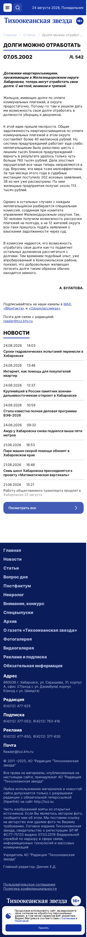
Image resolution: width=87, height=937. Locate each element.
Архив (10, 621)
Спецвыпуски (18, 612)
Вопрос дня (15, 576)
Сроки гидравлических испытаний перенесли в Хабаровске (43, 353)
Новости (12, 559)
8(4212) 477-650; (17, 736)
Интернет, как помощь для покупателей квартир (37, 373)
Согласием (68, 918)
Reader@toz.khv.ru (18, 751)
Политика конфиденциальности (30, 888)
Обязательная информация (33, 665)
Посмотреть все (46, 509)
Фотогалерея (17, 639)
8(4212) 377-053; (17, 721)
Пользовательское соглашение (29, 884)
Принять (43, 927)
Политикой (22, 920)
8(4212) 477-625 (17, 706)
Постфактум (17, 585)
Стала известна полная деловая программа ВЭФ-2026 (40, 413)
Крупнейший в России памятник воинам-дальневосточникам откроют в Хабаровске (40, 393)
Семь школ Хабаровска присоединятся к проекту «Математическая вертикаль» (37, 472)
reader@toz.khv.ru (18, 321)
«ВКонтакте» (13, 308)
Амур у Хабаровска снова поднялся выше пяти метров (42, 433)
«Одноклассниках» (44, 308)
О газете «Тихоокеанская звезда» (40, 630)
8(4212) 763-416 (46, 721)
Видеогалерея (18, 648)
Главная (10, 35)
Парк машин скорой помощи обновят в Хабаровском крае (36, 453)
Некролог (13, 594)
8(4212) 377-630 (46, 736)
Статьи (29, 35)
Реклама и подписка (25, 656)
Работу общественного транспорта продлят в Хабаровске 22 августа (42, 492)
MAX (67, 304)
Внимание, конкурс (23, 603)
